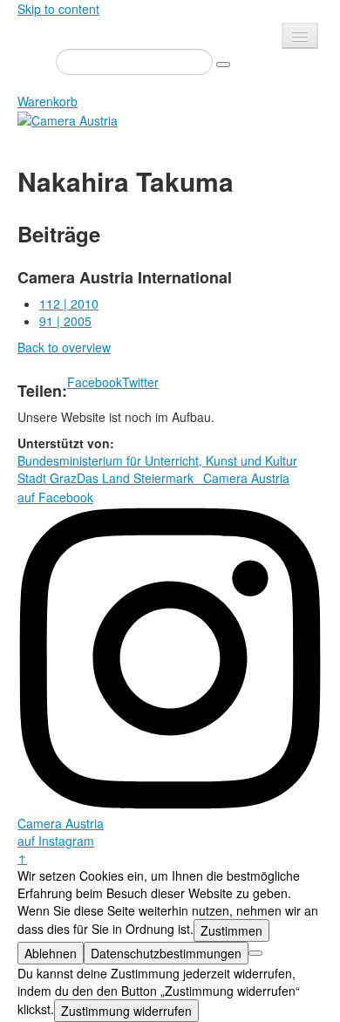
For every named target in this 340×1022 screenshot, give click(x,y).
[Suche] (223, 64)
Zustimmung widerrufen (126, 1010)
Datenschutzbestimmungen (166, 953)
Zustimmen (231, 930)
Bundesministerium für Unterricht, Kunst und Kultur (157, 460)
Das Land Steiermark (135, 478)
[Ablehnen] (255, 953)
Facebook (94, 382)
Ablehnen (50, 953)
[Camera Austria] (67, 118)
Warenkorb (47, 101)
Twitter (140, 382)
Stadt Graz (47, 478)
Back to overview (64, 347)
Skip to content (58, 8)
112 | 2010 (69, 303)
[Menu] (300, 36)
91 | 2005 (65, 321)
